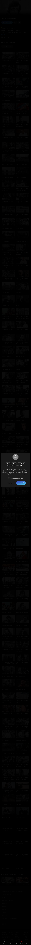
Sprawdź (21, 483)
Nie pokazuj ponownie (16, 478)
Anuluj (9, 483)
